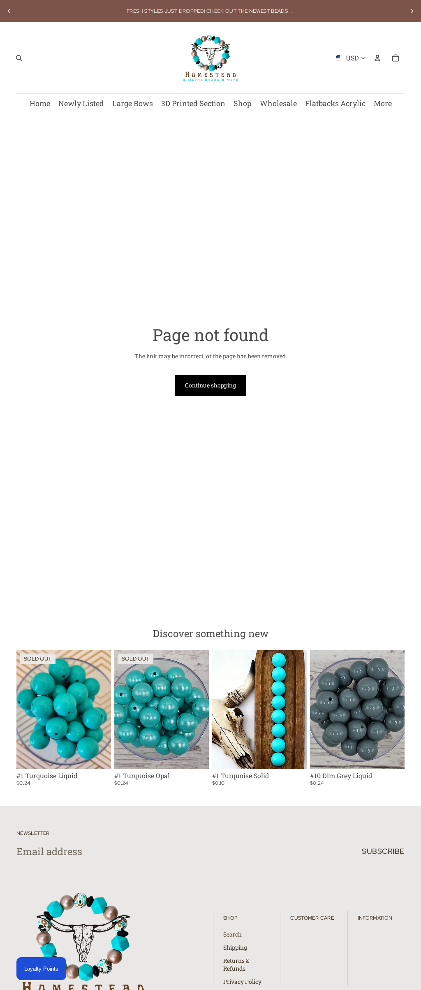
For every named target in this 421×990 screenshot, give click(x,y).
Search (232, 934)
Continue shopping (210, 385)
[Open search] (19, 58)
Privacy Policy (242, 981)
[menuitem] (383, 103)
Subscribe (383, 851)
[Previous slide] (9, 11)
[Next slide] (412, 11)
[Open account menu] (377, 58)
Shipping (235, 947)
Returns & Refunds (236, 965)
